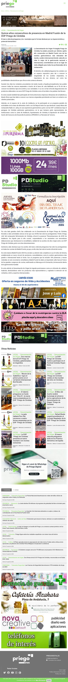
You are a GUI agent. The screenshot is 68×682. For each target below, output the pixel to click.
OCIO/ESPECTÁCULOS (9, 519)
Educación (14, 503)
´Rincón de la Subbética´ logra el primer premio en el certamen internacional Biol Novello (22, 378)
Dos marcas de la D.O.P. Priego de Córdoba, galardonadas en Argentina (22, 360)
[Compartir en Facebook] (62, 45)
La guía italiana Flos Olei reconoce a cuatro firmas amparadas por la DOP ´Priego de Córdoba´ (22, 419)
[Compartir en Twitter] (59, 45)
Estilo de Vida (22, 519)
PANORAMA (6, 495)
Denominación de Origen (17, 11)
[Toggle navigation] (64, 3)
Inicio (2, 11)
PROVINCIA (6, 503)
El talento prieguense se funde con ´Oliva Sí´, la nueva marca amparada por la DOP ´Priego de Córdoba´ (22, 397)
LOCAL (7, 11)
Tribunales (11, 534)
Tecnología (14, 550)
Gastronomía (12, 526)
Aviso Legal (62, 670)
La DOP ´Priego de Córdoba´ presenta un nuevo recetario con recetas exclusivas (21, 438)
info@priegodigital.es (52, 658)
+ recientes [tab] (6, 490)
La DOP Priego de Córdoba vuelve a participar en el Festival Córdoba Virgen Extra (56, 361)
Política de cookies (60, 674)
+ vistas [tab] (16, 490)
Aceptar (49, 680)
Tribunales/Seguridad (17, 495)
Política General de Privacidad (57, 672)
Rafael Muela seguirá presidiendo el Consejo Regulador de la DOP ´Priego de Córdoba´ (56, 418)
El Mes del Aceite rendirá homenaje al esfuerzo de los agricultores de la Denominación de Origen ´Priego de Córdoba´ (56, 398)
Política (10, 542)
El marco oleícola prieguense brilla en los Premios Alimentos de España (55, 437)
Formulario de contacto (54, 660)
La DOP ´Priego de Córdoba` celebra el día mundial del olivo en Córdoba (55, 377)
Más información (41, 680)
